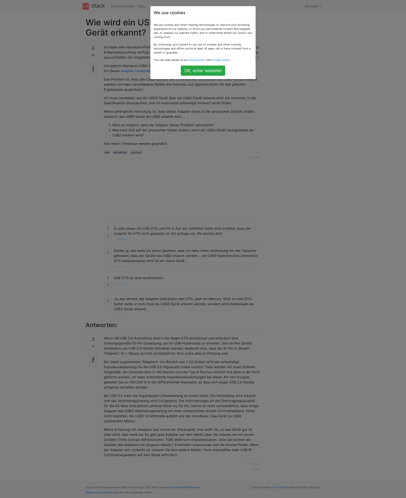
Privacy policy (221, 60)
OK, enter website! (203, 70)
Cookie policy (197, 60)
